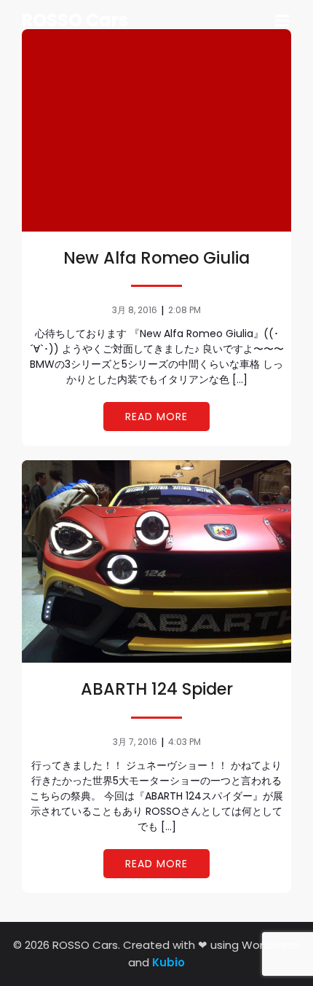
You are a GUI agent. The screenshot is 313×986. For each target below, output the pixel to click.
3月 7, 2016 (135, 741)
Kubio (168, 962)
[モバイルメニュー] (282, 21)
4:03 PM (184, 741)
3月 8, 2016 (134, 310)
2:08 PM (184, 310)
